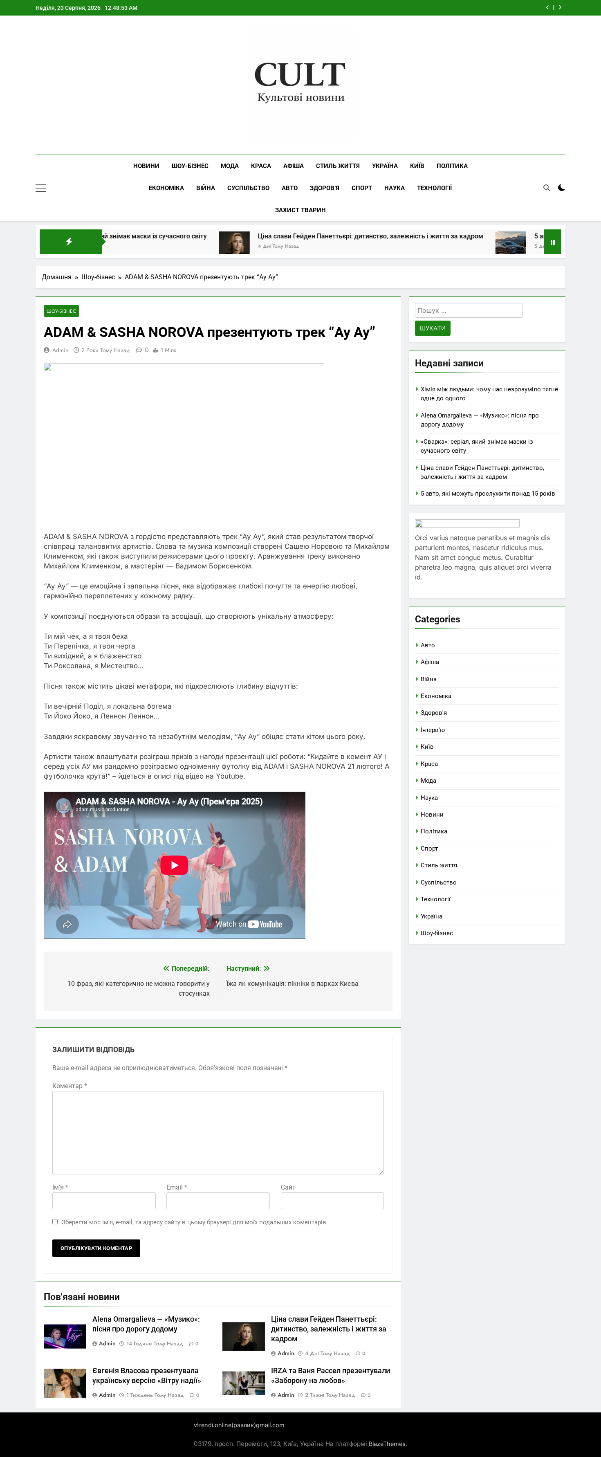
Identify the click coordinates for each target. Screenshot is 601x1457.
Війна (205, 188)
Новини (146, 166)
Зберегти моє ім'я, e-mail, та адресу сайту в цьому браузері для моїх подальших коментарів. (195, 1222)
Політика (452, 166)
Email (176, 1187)
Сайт (288, 1187)
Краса (261, 166)
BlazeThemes (387, 1443)
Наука (394, 188)
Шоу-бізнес (190, 166)
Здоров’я (324, 188)
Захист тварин (300, 210)
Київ (417, 166)
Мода (230, 166)
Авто (290, 188)
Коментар (69, 1086)
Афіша (293, 166)
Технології (434, 188)
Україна (385, 166)
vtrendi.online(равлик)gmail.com (239, 1424)
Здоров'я (434, 712)
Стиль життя (338, 166)
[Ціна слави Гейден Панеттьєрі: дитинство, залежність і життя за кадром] (179, 246)
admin (60, 350)
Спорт (362, 188)
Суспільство (248, 188)
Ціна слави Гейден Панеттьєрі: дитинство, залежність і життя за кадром (315, 236)
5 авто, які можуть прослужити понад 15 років (488, 493)
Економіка (166, 188)
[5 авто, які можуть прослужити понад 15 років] (456, 246)
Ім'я (60, 1187)
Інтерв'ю (433, 730)
